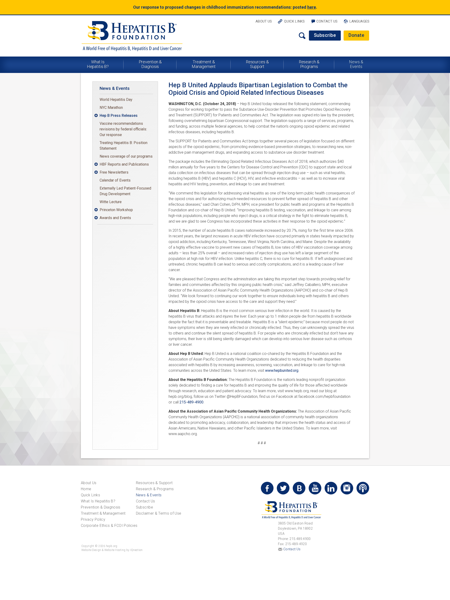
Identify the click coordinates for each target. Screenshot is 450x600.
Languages (359, 21)
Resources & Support (257, 64)
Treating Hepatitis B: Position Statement (123, 146)
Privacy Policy (93, 519)
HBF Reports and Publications (124, 164)
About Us (263, 21)
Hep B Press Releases (119, 115)
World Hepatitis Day (116, 99)
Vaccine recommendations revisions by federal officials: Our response (123, 129)
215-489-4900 (191, 402)
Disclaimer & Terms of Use (158, 513)
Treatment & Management (204, 64)
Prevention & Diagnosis (150, 64)
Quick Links (294, 21)
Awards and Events (115, 218)
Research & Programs (309, 64)
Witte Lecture (111, 202)
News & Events (356, 64)
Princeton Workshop (116, 210)
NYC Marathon (111, 107)
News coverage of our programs (126, 156)
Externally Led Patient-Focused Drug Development (125, 191)
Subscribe (325, 35)
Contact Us (327, 21)
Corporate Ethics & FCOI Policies (109, 525)
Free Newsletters (114, 172)
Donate (356, 35)
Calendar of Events (115, 180)
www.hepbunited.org (281, 370)
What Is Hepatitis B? (98, 64)
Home (86, 489)
